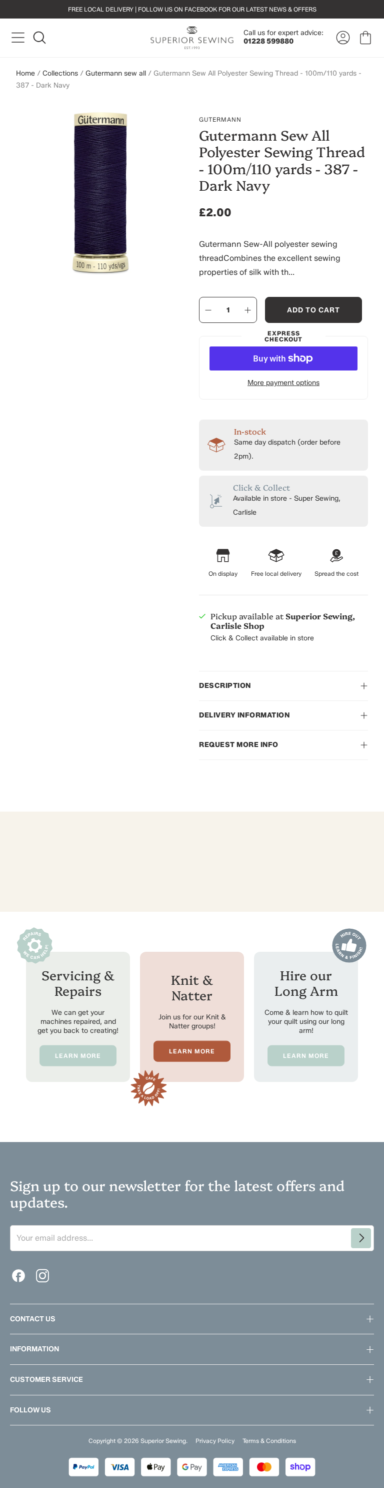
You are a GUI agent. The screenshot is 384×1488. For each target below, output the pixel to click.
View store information (246, 660)
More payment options (284, 383)
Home (25, 73)
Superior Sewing (163, 1440)
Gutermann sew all (116, 73)
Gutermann (220, 119)
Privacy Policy (215, 1440)
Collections (60, 73)
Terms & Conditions (269, 1440)
